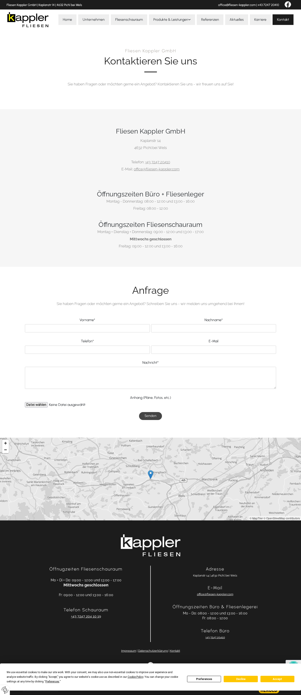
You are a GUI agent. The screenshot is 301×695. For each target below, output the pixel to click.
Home (67, 19)
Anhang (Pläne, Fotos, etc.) (150, 398)
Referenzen (210, 19)
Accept (277, 679)
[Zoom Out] (5, 449)
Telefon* (87, 341)
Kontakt (283, 19)
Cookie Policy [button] (135, 676)
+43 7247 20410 (268, 5)
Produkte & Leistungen (170, 19)
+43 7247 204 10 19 (86, 616)
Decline (240, 679)
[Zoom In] (5, 443)
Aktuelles (237, 19)
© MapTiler (256, 518)
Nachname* (213, 320)
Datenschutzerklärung (153, 650)
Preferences (204, 679)
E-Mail (213, 341)
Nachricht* (150, 362)
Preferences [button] (52, 681)
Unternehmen (94, 19)
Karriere (260, 19)
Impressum (128, 650)
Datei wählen (36, 405)
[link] (172, 19)
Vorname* (87, 320)
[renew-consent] (5, 690)
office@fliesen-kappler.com (237, 5)
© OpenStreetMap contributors (282, 518)
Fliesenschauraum (129, 19)
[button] (150, 474)
